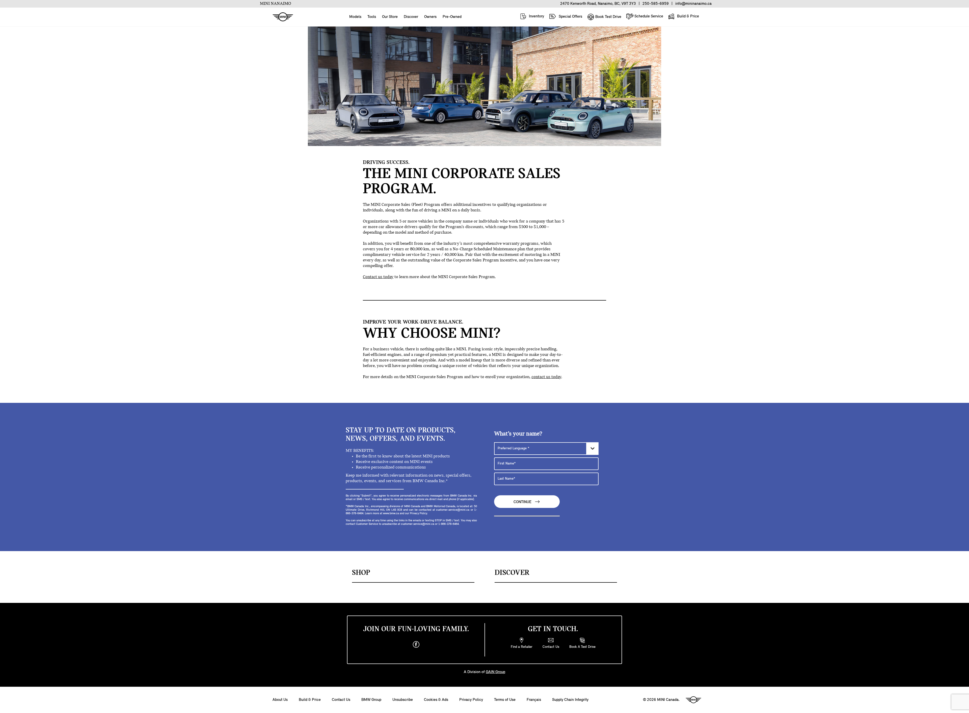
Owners (430, 17)
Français (534, 700)
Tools (371, 17)
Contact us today (378, 277)
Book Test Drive (607, 17)
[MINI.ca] (280, 17)
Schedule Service (648, 16)
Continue (523, 502)
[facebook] (416, 644)
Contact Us (341, 700)
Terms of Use (505, 700)
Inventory (536, 16)
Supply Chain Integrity (570, 700)
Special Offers (570, 17)
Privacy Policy (471, 700)
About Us (280, 700)
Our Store (390, 17)
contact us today (546, 377)
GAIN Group (495, 672)
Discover (411, 17)
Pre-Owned (452, 17)
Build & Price (687, 16)
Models (355, 17)
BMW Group (371, 700)
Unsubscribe (402, 700)
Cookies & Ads (436, 700)
